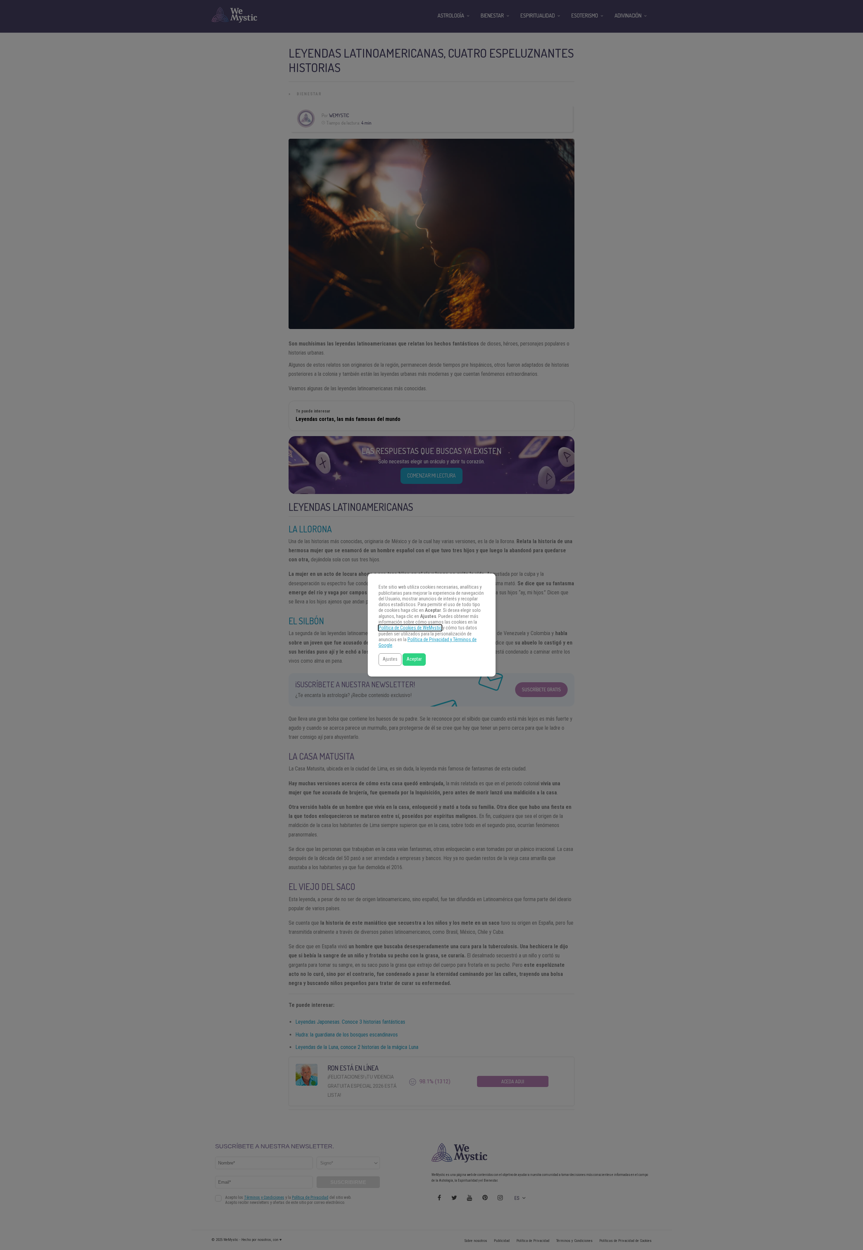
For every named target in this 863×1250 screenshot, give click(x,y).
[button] (390, 659)
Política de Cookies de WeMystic (410, 628)
